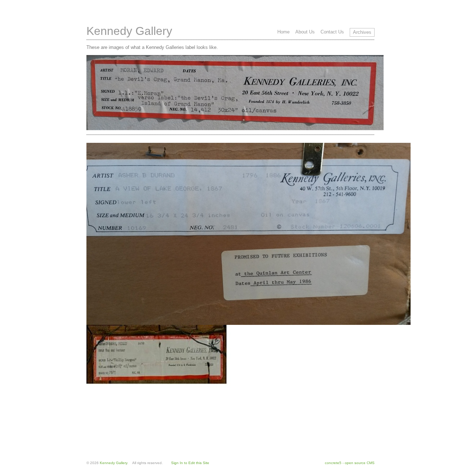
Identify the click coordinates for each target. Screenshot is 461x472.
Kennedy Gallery (129, 30)
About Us (305, 32)
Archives (362, 32)
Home (283, 32)
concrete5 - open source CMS (350, 463)
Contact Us (332, 32)
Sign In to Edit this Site (190, 463)
